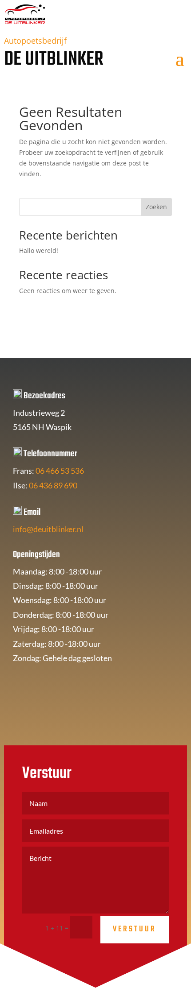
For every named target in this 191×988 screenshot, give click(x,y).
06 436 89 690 (53, 485)
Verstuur (134, 929)
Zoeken (156, 207)
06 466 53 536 (60, 470)
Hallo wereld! (38, 250)
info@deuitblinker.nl (48, 529)
